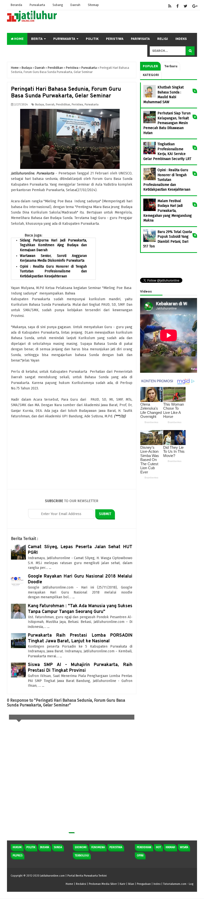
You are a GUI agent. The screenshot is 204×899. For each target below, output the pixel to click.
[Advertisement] (71, 454)
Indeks (181, 39)
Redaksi (81, 884)
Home (18, 39)
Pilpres (17, 855)
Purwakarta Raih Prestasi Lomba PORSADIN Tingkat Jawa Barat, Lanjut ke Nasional (80, 638)
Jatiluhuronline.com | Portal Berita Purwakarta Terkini (73, 875)
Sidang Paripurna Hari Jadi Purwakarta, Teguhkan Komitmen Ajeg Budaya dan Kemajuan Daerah (53, 245)
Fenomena (98, 847)
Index (156, 884)
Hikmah (170, 847)
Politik (92, 39)
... (50, 568)
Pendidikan (63, 104)
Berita (37, 39)
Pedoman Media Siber (103, 884)
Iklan (131, 884)
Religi (162, 39)
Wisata (184, 847)
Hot (158, 847)
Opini (140, 855)
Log (191, 884)
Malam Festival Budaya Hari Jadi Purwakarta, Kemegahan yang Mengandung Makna (167, 211)
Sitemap (93, 5)
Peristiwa (114, 39)
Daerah (75, 5)
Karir (122, 884)
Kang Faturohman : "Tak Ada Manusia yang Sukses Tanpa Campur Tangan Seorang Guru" (80, 609)
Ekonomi (81, 847)
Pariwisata (140, 39)
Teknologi (82, 855)
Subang (57, 5)
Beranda (16, 5)
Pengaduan (144, 884)
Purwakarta (37, 5)
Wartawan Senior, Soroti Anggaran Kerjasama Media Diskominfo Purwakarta (53, 258)
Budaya (39, 104)
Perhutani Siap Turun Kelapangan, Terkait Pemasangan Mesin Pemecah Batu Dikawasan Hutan (167, 123)
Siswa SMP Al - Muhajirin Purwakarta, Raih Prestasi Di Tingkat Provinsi (80, 668)
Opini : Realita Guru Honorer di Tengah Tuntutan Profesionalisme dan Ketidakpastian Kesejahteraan (53, 271)
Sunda (58, 847)
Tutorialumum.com (174, 884)
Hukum (17, 847)
